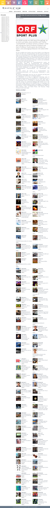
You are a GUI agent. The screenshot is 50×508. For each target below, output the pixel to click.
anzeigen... (24, 94)
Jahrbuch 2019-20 (5, 24)
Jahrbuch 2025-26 (5, 17)
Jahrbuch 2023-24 (5, 19)
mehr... (23, 101)
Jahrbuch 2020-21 (5, 23)
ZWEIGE (10, 11)
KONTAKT (46, 11)
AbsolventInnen (5, 41)
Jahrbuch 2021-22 (5, 21)
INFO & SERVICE (17, 11)
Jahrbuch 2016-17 (5, 28)
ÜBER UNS (24, 11)
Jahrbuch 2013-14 (5, 31)
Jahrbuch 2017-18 (5, 26)
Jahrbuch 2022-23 (5, 20)
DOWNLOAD (39, 11)
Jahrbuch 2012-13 (5, 32)
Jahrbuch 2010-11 (5, 35)
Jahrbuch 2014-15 (5, 30)
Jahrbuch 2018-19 (5, 25)
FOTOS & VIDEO (31, 11)
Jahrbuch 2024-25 (5, 18)
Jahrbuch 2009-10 (5, 36)
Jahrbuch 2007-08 (5, 39)
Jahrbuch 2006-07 (5, 40)
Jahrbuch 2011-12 (5, 34)
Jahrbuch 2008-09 (5, 37)
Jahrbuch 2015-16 (5, 29)
